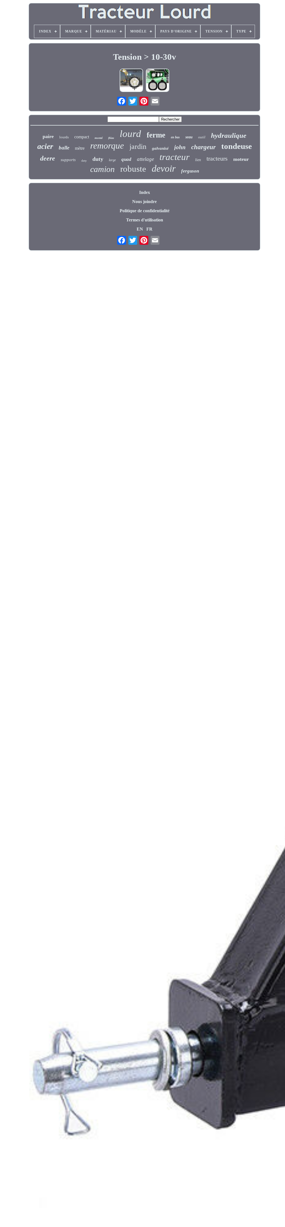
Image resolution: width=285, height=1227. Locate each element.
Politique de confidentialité (144, 210)
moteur (241, 159)
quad (126, 159)
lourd (130, 133)
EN (140, 229)
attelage (145, 159)
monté (99, 137)
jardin (137, 147)
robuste (133, 169)
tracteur (174, 157)
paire (48, 136)
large (112, 160)
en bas (175, 137)
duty (97, 159)
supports (68, 160)
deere (47, 158)
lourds (64, 137)
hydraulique (228, 135)
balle (64, 148)
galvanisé (160, 148)
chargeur (203, 147)
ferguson (190, 171)
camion (102, 169)
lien (198, 160)
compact (81, 136)
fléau (111, 137)
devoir (164, 168)
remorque (107, 146)
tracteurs (217, 158)
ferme (156, 135)
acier (45, 146)
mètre (80, 148)
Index (144, 192)
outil (201, 137)
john (180, 147)
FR (149, 229)
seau (189, 137)
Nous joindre (144, 201)
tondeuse (236, 146)
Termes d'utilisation (144, 220)
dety (84, 160)
